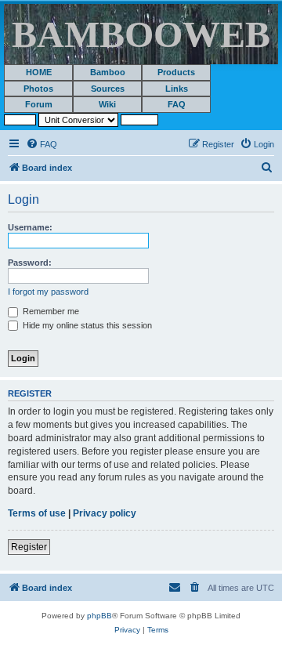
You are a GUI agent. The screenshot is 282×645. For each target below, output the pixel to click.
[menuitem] (41, 144)
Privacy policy (104, 513)
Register (29, 547)
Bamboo (107, 72)
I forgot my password (48, 291)
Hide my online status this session (86, 325)
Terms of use (37, 513)
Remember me (49, 311)
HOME (39, 72)
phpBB (99, 615)
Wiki (107, 104)
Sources (108, 88)
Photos (38, 88)
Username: (30, 227)
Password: (30, 262)
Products (176, 72)
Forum (38, 104)
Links (176, 88)
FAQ (177, 104)
